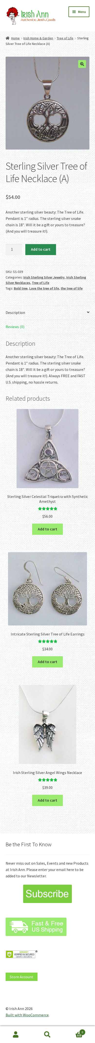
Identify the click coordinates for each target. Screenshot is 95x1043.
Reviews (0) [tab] (15, 326)
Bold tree (21, 288)
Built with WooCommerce (27, 1014)
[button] (82, 64)
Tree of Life (65, 38)
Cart (73, 1030)
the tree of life (72, 288)
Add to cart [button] (47, 529)
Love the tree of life (44, 288)
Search (47, 1034)
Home (15, 38)
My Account (16, 1034)
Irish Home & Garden (38, 38)
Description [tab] (15, 312)
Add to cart (40, 249)
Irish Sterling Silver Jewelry (44, 277)
